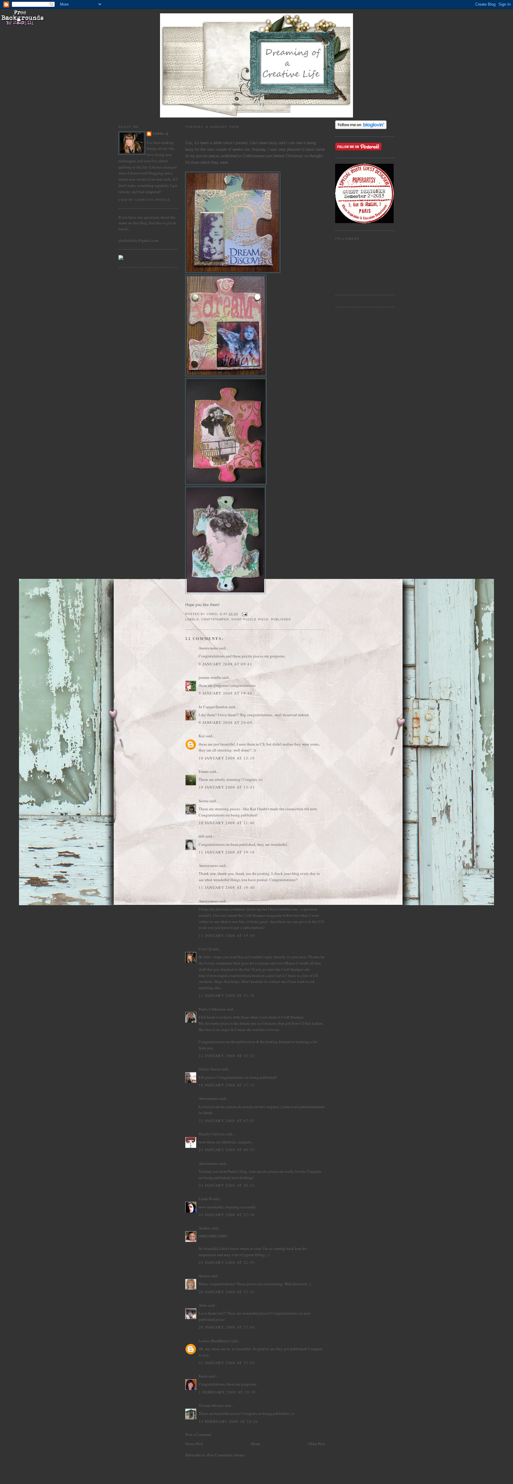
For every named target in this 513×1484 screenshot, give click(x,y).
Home (255, 1443)
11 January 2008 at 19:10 (227, 852)
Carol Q (160, 133)
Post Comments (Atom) (225, 1455)
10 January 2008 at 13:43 (227, 787)
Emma (204, 771)
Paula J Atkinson (212, 1009)
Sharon (204, 1275)
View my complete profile (144, 199)
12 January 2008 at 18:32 (227, 1055)
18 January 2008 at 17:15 (227, 1085)
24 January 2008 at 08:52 (227, 1149)
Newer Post (194, 1443)
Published (281, 619)
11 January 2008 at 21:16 (227, 995)
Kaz (202, 735)
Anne (203, 1305)
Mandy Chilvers (212, 1134)
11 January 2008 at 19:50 (227, 935)
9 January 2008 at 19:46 (225, 693)
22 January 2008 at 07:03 (227, 1120)
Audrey (204, 1228)
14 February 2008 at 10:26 (228, 1421)
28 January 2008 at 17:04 (227, 1327)
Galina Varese (210, 1069)
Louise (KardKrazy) (214, 1340)
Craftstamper (215, 619)
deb (202, 836)
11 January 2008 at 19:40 (227, 887)
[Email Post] (244, 614)
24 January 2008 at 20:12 (227, 1185)
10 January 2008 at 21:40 (227, 822)
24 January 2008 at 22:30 (227, 1214)
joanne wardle (210, 677)
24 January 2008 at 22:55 (227, 1262)
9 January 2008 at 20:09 (225, 722)
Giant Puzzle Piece (249, 619)
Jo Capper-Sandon (213, 706)
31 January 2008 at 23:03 (227, 1362)
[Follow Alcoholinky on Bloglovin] (361, 127)
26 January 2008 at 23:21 (227, 1291)
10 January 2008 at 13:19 (227, 758)
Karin (203, 1376)
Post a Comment (198, 1434)
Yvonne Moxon (211, 1405)
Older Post (316, 1443)
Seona (203, 800)
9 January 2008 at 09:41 (225, 664)
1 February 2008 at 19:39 (227, 1392)
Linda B (205, 1198)
